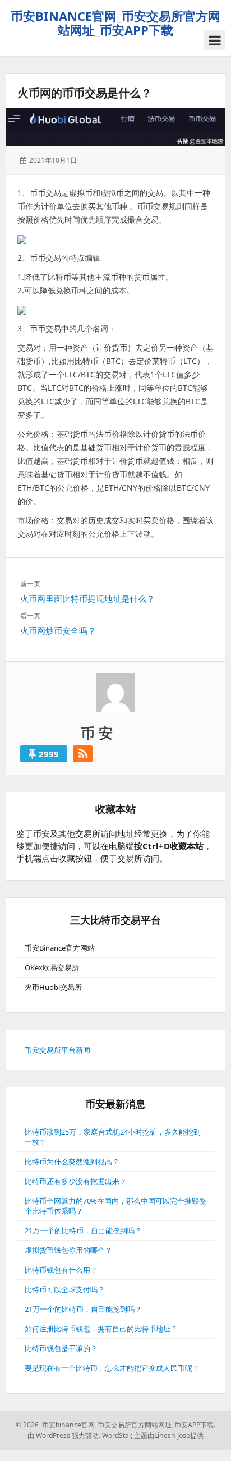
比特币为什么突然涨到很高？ (72, 1161)
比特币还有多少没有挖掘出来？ (76, 1181)
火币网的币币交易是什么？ (84, 92)
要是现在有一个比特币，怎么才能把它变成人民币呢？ (112, 1368)
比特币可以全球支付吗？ (65, 1289)
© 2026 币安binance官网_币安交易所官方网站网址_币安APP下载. (115, 1425)
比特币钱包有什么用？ (61, 1270)
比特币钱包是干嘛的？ (61, 1348)
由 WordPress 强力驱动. (63, 1435)
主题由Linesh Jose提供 (169, 1435)
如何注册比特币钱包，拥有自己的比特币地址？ (101, 1329)
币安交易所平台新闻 (57, 1050)
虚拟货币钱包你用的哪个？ (68, 1250)
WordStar (116, 1435)
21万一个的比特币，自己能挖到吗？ (83, 1230)
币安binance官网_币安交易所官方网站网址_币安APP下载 (115, 22)
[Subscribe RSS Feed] (83, 753)
